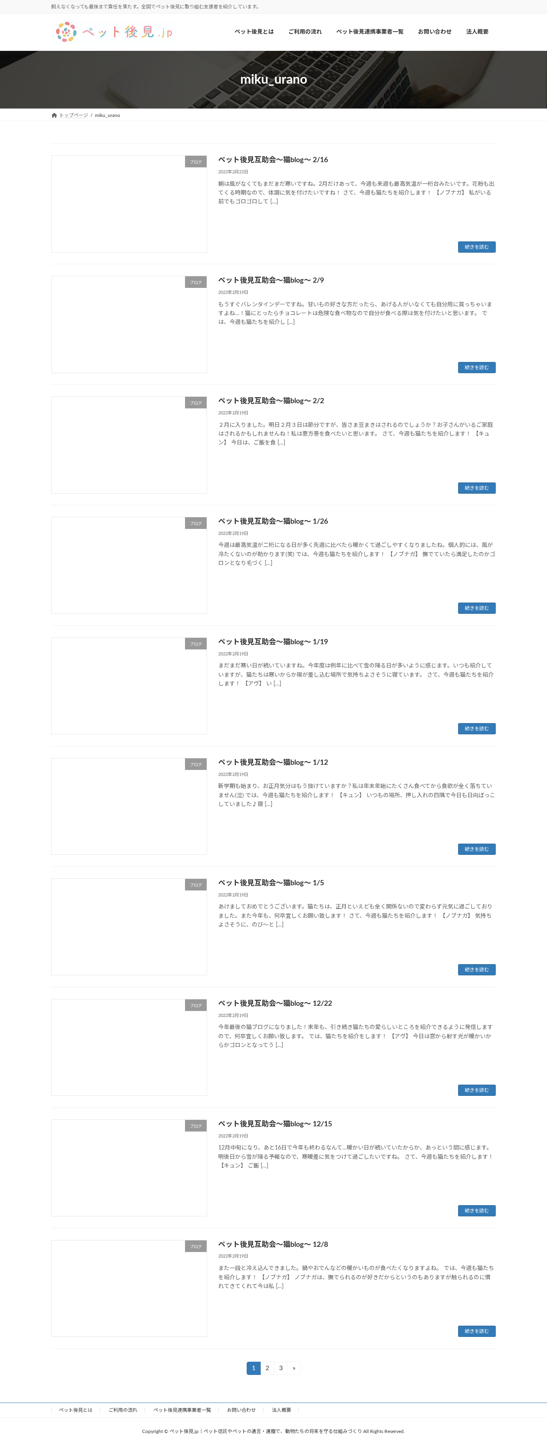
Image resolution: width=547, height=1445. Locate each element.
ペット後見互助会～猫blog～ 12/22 (275, 1003)
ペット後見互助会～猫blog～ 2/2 (271, 401)
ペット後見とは (76, 1410)
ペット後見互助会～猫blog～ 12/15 (275, 1124)
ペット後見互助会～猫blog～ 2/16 (273, 160)
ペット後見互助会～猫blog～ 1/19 (273, 642)
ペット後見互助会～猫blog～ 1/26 (273, 521)
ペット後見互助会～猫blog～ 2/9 (271, 280)
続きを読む (477, 247)
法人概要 (281, 1410)
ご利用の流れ (123, 1410)
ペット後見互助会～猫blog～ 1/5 (271, 883)
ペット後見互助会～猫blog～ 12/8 (273, 1244)
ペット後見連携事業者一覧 (182, 1410)
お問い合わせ (241, 1410)
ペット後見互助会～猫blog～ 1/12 (273, 762)
